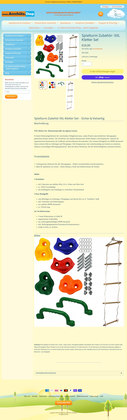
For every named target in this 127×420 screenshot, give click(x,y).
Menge (84, 61)
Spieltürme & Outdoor (21, 23)
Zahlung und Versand (56, 396)
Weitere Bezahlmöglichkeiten (103, 82)
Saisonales (35, 28)
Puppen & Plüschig (109, 23)
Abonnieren (11, 97)
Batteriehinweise (82, 396)
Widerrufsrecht (70, 396)
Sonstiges (50, 28)
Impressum (43, 396)
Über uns (27, 396)
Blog (18, 73)
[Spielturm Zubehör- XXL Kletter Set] (43, 85)
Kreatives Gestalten (86, 23)
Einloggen (105, 6)
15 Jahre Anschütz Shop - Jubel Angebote (77, 28)
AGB (101, 396)
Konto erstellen (117, 6)
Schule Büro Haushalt (46, 23)
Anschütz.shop (61, 413)
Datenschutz (94, 396)
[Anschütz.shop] (18, 13)
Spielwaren (67, 23)
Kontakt (34, 396)
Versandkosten (98, 49)
